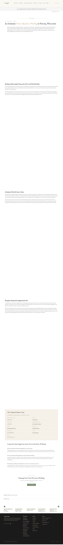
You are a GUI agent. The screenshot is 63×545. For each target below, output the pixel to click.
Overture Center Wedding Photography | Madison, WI (31, 509)
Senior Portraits (26, 527)
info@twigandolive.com (45, 522)
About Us (34, 518)
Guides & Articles (36, 523)
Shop (34, 528)
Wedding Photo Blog (13, 495)
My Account (35, 530)
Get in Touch (31, 484)
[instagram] (5, 523)
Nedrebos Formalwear (35, 428)
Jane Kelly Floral (34, 419)
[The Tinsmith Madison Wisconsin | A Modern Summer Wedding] (43, 504)
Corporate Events (26, 535)
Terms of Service (57, 541)
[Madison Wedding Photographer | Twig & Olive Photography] (6, 0)
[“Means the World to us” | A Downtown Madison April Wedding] (8, 504)
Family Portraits (26, 523)
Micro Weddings (26, 521)
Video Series (35, 525)
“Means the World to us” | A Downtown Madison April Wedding (8, 509)
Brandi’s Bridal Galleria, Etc (11, 428)
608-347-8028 (56, 3)
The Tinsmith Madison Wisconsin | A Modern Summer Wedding (42, 509)
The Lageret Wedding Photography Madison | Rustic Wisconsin (19, 509)
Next (57, 11)
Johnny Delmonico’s (35, 432)
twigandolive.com (44, 524)
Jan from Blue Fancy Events (36, 424)
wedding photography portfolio (43, 465)
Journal (34, 521)
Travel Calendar (36, 527)
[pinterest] (7, 523)
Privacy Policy (52, 541)
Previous (54, 11)
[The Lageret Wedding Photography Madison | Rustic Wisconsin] (20, 504)
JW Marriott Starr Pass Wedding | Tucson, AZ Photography (53, 509)
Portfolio (34, 519)
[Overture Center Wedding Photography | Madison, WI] (31, 504)
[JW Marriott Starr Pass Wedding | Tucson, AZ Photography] (54, 504)
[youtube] (10, 523)
